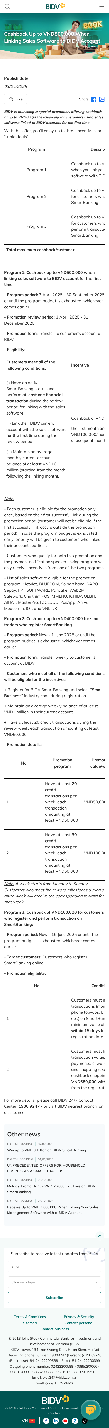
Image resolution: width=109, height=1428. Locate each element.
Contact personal (79, 1323)
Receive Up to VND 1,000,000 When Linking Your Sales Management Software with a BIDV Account (53, 1210)
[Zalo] (75, 1420)
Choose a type (23, 1282)
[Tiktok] (85, 1420)
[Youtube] (65, 1420)
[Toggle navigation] (102, 6)
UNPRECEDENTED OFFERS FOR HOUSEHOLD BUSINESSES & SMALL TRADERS (46, 1168)
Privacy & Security (79, 1316)
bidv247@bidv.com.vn (60, 1377)
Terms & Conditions (30, 1316)
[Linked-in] (56, 1420)
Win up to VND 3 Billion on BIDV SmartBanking (46, 1150)
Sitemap (30, 1323)
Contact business (54, 1329)
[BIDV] (54, 1399)
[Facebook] (46, 1420)
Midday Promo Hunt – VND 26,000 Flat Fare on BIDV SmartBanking (51, 1189)
